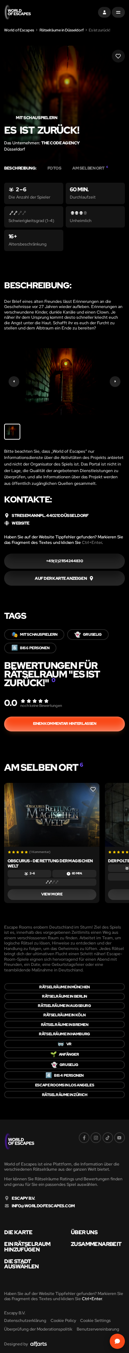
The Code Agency (60, 143)
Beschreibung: (20, 168)
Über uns (84, 1232)
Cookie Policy (63, 1320)
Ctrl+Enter (92, 542)
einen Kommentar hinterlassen (64, 723)
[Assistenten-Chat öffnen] (117, 1341)
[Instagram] (95, 1137)
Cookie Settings (95, 1320)
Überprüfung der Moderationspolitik (38, 1329)
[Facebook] (84, 1137)
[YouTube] (119, 1137)
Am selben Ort (90, 168)
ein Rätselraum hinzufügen (27, 1246)
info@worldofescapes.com (43, 1206)
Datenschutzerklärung (25, 1320)
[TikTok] (108, 1137)
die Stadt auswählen (21, 1264)
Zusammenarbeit (96, 1244)
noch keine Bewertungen (41, 705)
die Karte (18, 1232)
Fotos (54, 168)
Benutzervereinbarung (98, 1329)
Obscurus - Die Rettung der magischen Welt (50, 863)
